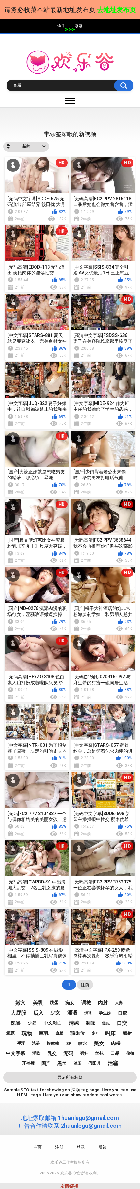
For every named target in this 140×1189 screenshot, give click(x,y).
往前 (85, 984)
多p (95, 1033)
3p (69, 1043)
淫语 (72, 1013)
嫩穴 (20, 1003)
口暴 (114, 1053)
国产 (45, 1063)
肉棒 (116, 1043)
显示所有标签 (70, 1077)
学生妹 (105, 1012)
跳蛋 (54, 1002)
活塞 (113, 1063)
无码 (68, 1053)
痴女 (70, 1002)
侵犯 (106, 1023)
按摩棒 (53, 1043)
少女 (55, 1013)
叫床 (110, 1033)
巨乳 (44, 1033)
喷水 (82, 1043)
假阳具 (94, 1063)
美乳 (38, 1003)
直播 (59, 1033)
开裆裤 (28, 1063)
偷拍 (130, 1053)
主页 (37, 1147)
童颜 (10, 1033)
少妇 (32, 1022)
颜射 (127, 1033)
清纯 (74, 1023)
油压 (77, 1063)
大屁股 (18, 1013)
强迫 (88, 1012)
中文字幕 (15, 1053)
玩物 (27, 1033)
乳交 (52, 1053)
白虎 (122, 1012)
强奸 (84, 1053)
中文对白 (53, 1022)
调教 (86, 1003)
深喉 (16, 1023)
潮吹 (36, 1053)
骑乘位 (77, 1033)
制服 (90, 1022)
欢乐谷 (66, 1173)
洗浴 (36, 1043)
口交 (122, 1023)
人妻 (119, 1002)
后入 (38, 1013)
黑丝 (61, 1063)
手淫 (21, 1043)
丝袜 (99, 1053)
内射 (103, 1003)
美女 (99, 1043)
